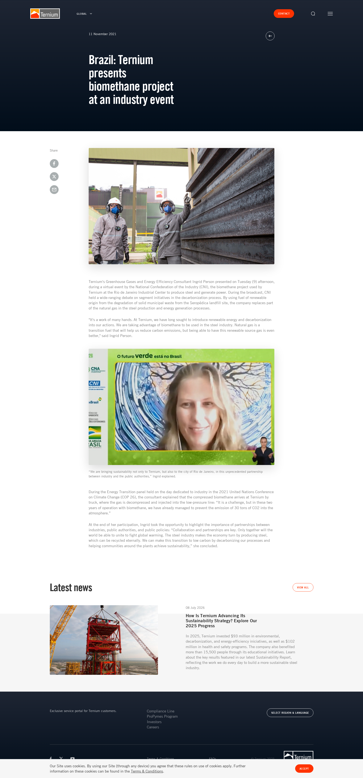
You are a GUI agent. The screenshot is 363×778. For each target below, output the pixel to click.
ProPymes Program (162, 716)
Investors (154, 721)
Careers (153, 727)
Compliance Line (160, 711)
